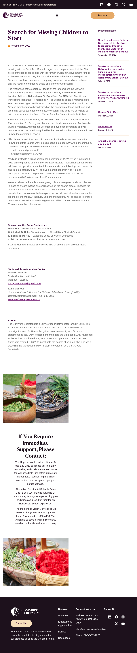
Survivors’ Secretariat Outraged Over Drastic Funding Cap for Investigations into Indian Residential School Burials (113, 71)
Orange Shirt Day (108, 112)
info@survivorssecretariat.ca (41, 4)
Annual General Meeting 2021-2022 (112, 142)
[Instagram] (116, 4)
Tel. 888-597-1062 (13, 4)
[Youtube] (131, 4)
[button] (57, 15)
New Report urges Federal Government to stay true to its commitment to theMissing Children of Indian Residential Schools (113, 46)
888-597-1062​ (92, 635)
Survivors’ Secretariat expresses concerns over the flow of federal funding (113, 94)
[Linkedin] (101, 4)
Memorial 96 (105, 126)
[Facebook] (109, 4)
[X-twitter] (123, 4)
